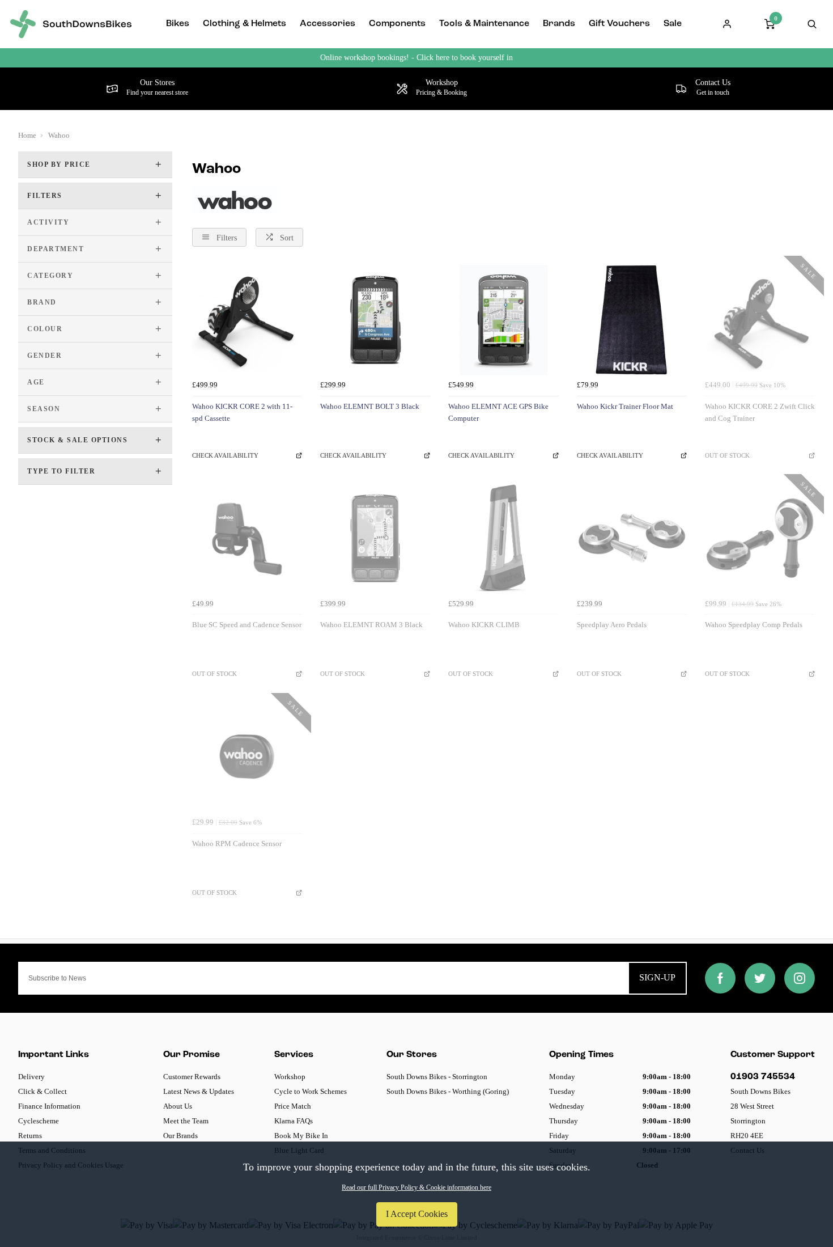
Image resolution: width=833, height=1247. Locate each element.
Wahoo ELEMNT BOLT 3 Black (369, 406)
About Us (177, 1106)
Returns (30, 1135)
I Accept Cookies (417, 1214)
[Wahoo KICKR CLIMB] (503, 538)
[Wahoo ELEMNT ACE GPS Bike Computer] (503, 320)
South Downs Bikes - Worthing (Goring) (447, 1091)
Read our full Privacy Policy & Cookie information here (416, 1187)
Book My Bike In (301, 1135)
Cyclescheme (38, 1121)
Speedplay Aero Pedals (612, 624)
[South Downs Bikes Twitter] (760, 978)
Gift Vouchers (619, 23)
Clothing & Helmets (244, 23)
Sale (673, 23)
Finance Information (49, 1106)
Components (397, 23)
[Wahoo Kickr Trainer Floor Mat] (632, 320)
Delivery (31, 1076)
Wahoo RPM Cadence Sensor (237, 843)
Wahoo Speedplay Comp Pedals (753, 624)
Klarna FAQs (293, 1121)
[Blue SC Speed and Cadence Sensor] (247, 538)
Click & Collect (42, 1091)
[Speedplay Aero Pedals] (632, 538)
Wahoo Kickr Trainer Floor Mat (625, 406)
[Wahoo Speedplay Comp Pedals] (760, 538)
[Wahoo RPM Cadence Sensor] (247, 757)
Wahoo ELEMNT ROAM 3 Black (371, 624)
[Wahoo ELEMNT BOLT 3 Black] (375, 320)
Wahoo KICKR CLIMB (484, 624)
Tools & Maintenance (484, 23)
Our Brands (180, 1135)
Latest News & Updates (198, 1091)
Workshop (289, 1076)
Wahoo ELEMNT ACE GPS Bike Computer (498, 412)
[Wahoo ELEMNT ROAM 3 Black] (375, 538)
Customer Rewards (191, 1076)
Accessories (327, 23)
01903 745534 (762, 1076)
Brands (559, 23)
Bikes (177, 23)
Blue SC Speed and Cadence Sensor (246, 624)
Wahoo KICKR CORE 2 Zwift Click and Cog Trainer (760, 412)
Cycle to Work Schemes (310, 1091)
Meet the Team (186, 1121)
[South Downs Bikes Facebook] (720, 978)
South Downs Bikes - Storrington (436, 1076)
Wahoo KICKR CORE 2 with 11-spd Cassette (242, 412)
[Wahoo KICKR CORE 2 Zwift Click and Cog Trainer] (760, 320)
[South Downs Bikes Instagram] (799, 978)
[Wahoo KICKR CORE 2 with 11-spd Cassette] (247, 320)
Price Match (292, 1106)
